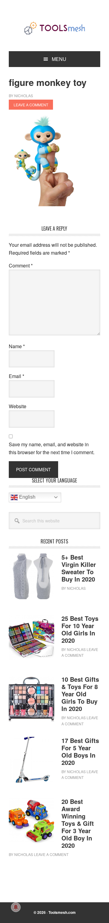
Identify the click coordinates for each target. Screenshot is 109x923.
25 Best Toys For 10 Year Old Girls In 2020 (79, 629)
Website (17, 406)
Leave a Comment (31, 104)
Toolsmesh (54, 28)
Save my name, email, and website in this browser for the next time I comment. (51, 448)
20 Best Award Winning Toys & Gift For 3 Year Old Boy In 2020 (77, 823)
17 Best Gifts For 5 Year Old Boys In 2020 (80, 751)
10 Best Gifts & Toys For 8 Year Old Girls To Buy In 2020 (80, 694)
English (26, 497)
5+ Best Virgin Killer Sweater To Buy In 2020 (78, 568)
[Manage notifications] (16, 907)
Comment (21, 265)
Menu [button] (59, 58)
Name (17, 346)
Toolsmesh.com (62, 912)
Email (16, 376)
